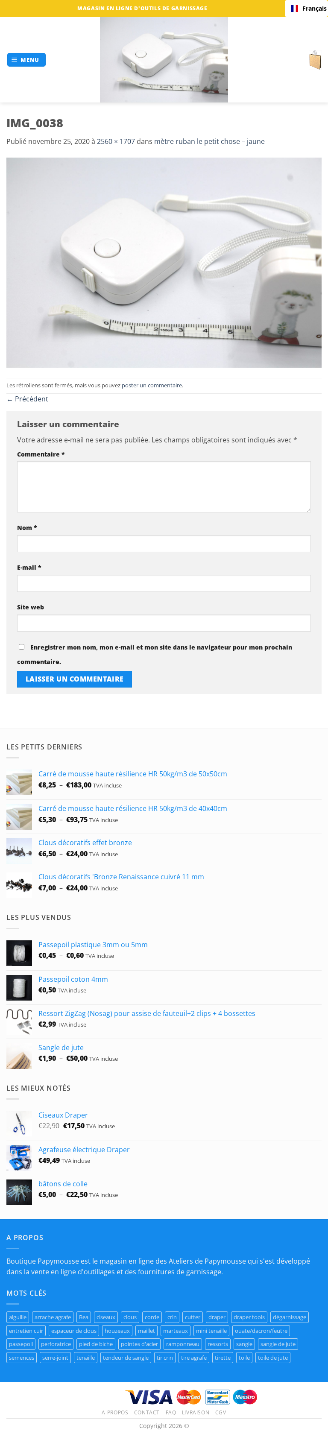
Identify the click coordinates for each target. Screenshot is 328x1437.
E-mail (29, 567)
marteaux (175, 1331)
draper (217, 1317)
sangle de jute (278, 1344)
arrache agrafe (53, 1317)
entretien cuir (26, 1331)
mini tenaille (211, 1331)
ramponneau (182, 1344)
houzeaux (117, 1331)
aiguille (17, 1317)
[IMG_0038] (164, 261)
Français (312, 8)
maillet (146, 1331)
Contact (147, 1412)
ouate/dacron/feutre (261, 1331)
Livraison (196, 1412)
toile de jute (273, 1357)
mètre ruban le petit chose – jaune (209, 141)
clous (130, 1317)
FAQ (171, 1412)
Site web (30, 607)
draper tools (249, 1317)
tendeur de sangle (126, 1357)
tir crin (165, 1357)
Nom (27, 528)
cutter (192, 1317)
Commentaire (41, 454)
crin (172, 1317)
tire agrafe (194, 1357)
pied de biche (96, 1344)
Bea (83, 1317)
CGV (220, 1412)
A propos (115, 1412)
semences (21, 1357)
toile (244, 1357)
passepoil (21, 1344)
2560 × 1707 (116, 141)
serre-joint (55, 1357)
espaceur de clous (74, 1331)
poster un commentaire (152, 385)
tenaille (85, 1357)
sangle (244, 1344)
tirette (223, 1357)
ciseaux (106, 1317)
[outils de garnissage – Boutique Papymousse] (164, 59)
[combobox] (306, 8)
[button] (26, 60)
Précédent (27, 399)
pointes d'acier (139, 1344)
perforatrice (56, 1344)
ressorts (218, 1344)
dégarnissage (289, 1317)
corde (152, 1317)
